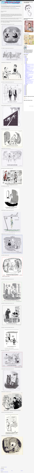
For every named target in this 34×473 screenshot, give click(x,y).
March (25, 63)
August (26, 60)
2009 (25, 93)
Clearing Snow (26, 75)
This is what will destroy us (27, 66)
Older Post (22, 470)
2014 (25, 90)
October (26, 59)
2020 (25, 86)
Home (11, 470)
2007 (25, 94)
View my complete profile (26, 53)
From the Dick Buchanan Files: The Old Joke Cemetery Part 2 (11, 6)
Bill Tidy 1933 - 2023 (27, 74)
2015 (25, 89)
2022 (25, 85)
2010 (25, 92)
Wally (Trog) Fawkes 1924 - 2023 (28, 80)
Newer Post (2, 470)
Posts (25, 97)
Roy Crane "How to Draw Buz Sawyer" (28, 77)
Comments (26, 98)
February (26, 84)
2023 (25, 57)
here (15, 7)
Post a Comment (2, 469)
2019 (25, 87)
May (25, 62)
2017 (25, 88)
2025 (25, 56)
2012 (25, 91)
